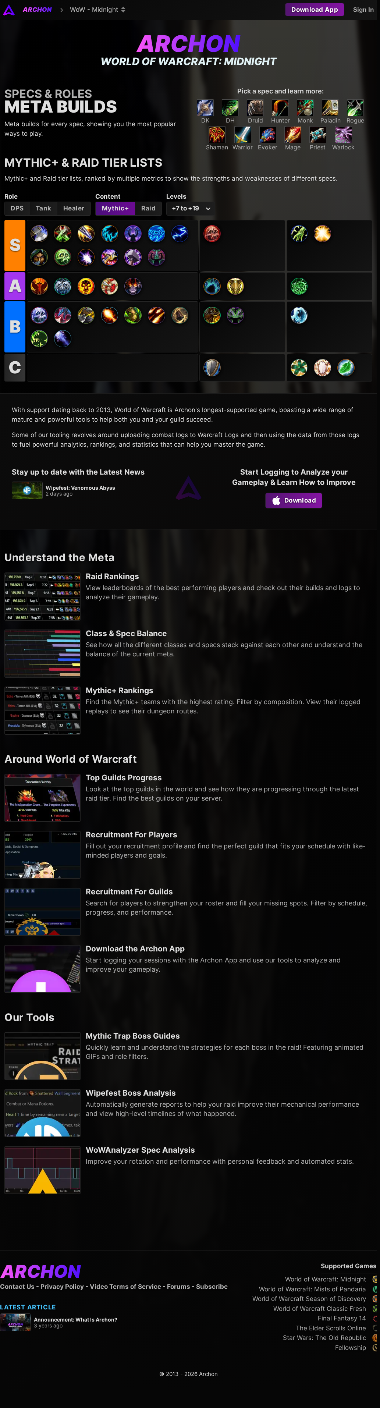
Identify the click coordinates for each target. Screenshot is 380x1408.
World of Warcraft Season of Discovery (309, 1298)
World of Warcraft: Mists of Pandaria (312, 1289)
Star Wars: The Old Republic (324, 1337)
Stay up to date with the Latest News (78, 472)
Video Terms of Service (125, 1286)
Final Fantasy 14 (342, 1318)
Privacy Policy (62, 1286)
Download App (314, 9)
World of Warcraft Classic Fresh (319, 1308)
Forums (178, 1286)
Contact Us (17, 1286)
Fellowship (350, 1347)
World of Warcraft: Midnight (325, 1279)
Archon (188, 43)
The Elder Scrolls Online (331, 1328)
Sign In (363, 9)
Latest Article (28, 1307)
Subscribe (212, 1286)
